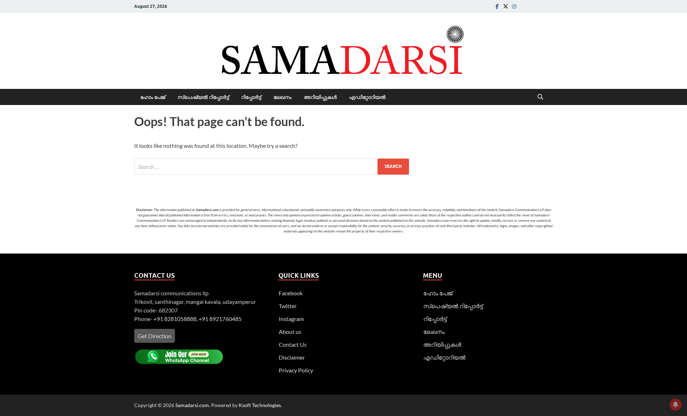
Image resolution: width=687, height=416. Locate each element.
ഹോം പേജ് (152, 97)
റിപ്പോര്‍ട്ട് (251, 97)
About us (290, 331)
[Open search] (540, 97)
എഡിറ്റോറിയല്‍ (367, 97)
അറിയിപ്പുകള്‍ (320, 97)
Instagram (291, 318)
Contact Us (293, 344)
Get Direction (154, 335)
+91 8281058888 (175, 318)
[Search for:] (271, 167)
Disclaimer (292, 357)
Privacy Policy (296, 370)
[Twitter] (505, 6)
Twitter (288, 305)
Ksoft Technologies (260, 405)
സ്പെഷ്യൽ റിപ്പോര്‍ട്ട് (203, 97)
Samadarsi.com (192, 405)
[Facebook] (497, 6)
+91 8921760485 (220, 318)
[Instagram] (514, 6)
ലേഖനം (282, 97)
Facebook (291, 293)
